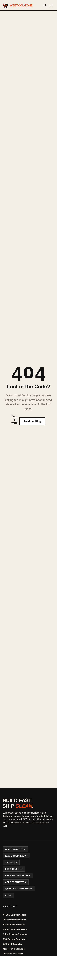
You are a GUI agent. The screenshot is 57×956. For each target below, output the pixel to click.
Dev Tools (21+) (13, 868)
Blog (8, 895)
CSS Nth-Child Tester (13, 953)
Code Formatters (15, 882)
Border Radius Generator (15, 929)
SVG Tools (11, 862)
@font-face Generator (18, 888)
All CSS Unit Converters (14, 914)
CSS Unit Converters (17, 875)
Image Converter (15, 849)
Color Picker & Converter (15, 934)
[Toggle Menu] (51, 5)
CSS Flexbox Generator (14, 938)
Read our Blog (32, 421)
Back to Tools (14, 419)
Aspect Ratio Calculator (14, 948)
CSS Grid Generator (12, 943)
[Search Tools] (45, 5)
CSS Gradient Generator (14, 919)
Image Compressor (16, 855)
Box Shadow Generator (14, 924)
